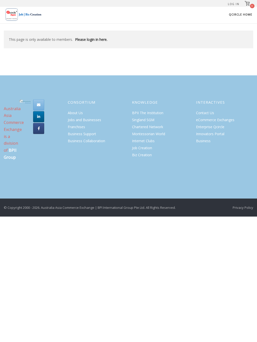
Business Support (82, 133)
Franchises (76, 126)
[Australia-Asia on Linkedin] (38, 116)
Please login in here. (91, 39)
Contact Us (205, 112)
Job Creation (142, 147)
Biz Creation (142, 154)
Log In (233, 4)
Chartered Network (147, 126)
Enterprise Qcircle (210, 126)
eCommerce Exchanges (215, 119)
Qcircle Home (240, 14)
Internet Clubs (143, 140)
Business (203, 140)
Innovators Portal (210, 133)
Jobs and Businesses (84, 119)
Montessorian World (148, 133)
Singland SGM (143, 119)
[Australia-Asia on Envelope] (38, 104)
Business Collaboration (86, 140)
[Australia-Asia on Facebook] (38, 128)
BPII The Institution (147, 112)
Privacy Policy (243, 207)
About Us (75, 112)
